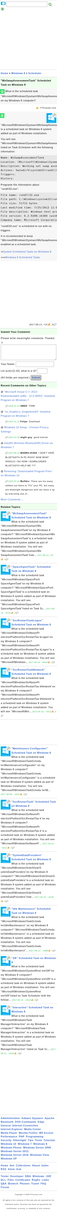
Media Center (32, 1129)
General (6, 1125)
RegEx (36, 1180)
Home (4, 73)
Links (45, 1180)
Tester (5, 1176)
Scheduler (34, 73)
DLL (3, 1180)
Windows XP (9, 1158)
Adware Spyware (32, 1118)
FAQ (43, 1183)
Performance (9, 1136)
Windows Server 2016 (15, 1155)
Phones (25, 1183)
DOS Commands (25, 1122)
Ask (18, 1169)
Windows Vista (39, 1155)
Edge (41, 1122)
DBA (28, 1176)
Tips (30, 1140)
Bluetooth (7, 1122)
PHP (21, 1136)
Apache (49, 1118)
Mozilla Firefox (28, 1133)
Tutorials (49, 1140)
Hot (12, 1165)
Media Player (9, 1133)
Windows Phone (11, 1147)
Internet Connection (25, 1125)
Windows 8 (18, 73)
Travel (35, 1183)
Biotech (13, 1183)
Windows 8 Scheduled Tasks (22, 257)
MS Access (46, 1133)
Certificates (22, 1180)
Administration (10, 1118)
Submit (36, 377)
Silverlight (19, 1140)
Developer (17, 1176)
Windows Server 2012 (15, 1151)
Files (11, 1180)
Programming (34, 1136)
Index (45, 1165)
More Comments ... (12, 499)
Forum (5, 1187)
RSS (3, 1169)
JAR (48, 1176)
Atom (11, 1169)
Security (6, 1140)
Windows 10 (8, 1144)
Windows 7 (25, 1144)
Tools (38, 1140)
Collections (23, 1165)
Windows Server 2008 (37, 1147)
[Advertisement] (28, 41)
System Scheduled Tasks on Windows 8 (27, 251)
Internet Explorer (12, 1129)
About (36, 1165)
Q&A (4, 1183)
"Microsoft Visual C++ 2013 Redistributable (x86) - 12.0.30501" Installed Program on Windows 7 (28, 396)
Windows (38, 1176)
